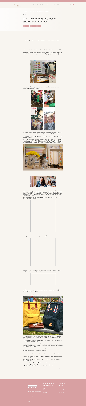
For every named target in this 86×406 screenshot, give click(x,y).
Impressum (61, 385)
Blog (44, 391)
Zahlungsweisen (61, 392)
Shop (44, 388)
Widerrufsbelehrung (62, 389)
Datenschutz (61, 386)
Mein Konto (63, 0)
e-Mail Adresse (30, 383)
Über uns (44, 389)
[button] (42, 4)
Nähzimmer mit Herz (29, 11)
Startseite (24, 11)
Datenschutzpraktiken (31, 394)
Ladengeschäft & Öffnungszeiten (48, 385)
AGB (59, 388)
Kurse (44, 386)
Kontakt (72, 0)
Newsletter (68, 0)
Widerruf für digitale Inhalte (63, 391)
